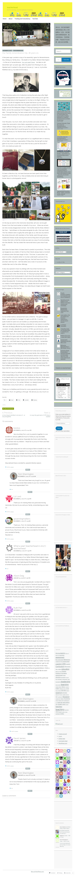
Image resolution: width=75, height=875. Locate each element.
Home (4, 18)
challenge (58, 661)
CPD (64, 664)
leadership (65, 681)
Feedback (58, 673)
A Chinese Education (63, 325)
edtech (59, 669)
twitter (63, 712)
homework (63, 677)
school (57, 700)
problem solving (66, 694)
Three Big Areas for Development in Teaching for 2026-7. (62, 138)
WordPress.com (63, 743)
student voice (61, 704)
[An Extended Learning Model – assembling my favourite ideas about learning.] (64, 147)
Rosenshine (67, 698)
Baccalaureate (59, 659)
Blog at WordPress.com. (37, 871)
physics (65, 692)
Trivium (60, 712)
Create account (63, 734)
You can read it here (28, 62)
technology (66, 709)
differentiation (67, 666)
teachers (59, 706)
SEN (63, 700)
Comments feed (63, 741)
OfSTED (63, 690)
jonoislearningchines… (65, 830)
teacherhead (12, 7)
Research (66, 697)
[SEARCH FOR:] (63, 51)
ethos (60, 671)
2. (62, 389)
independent (64, 679)
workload (58, 713)
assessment (60, 657)
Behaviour (67, 659)
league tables (58, 684)
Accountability (60, 653)
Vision (66, 712)
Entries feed (62, 738)
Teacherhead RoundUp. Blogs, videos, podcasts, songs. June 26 (63, 193)
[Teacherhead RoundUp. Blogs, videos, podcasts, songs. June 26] (64, 185)
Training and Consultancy (22, 18)
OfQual (59, 690)
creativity (68, 664)
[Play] (58, 385)
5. (62, 394)
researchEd (58, 698)
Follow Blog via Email (61, 410)
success (66, 704)
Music (57, 690)
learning (65, 684)
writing (62, 714)
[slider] (68, 384)
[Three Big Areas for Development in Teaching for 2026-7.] (64, 133)
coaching (59, 664)
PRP (56, 696)
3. (60, 391)
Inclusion (60, 679)
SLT (56, 702)
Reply (27, 469)
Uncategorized (8, 408)
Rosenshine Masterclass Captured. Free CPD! (65, 310)
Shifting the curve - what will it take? (65, 336)
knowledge (58, 681)
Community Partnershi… (65, 843)
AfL (66, 653)
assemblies (61, 655)
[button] (10, 160)
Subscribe (66, 59)
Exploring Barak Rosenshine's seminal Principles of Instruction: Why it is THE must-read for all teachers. (65, 355)
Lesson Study (58, 687)
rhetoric (62, 698)
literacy (63, 687)
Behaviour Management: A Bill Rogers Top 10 (65, 347)
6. (59, 395)
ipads (69, 679)
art (58, 655)
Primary (60, 694)
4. (61, 392)
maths (57, 688)
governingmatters (22, 519)
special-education (63, 702)
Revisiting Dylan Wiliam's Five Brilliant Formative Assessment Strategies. (65, 302)
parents (67, 690)
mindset (67, 688)
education (65, 669)
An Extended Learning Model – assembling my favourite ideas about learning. (63, 154)
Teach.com (60, 724)
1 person (12, 467)
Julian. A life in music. (65, 841)
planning (57, 694)
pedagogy (59, 693)
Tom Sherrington (18, 50)
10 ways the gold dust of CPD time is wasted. (40, 414)
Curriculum (60, 666)
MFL (64, 688)
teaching (60, 709)
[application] (63, 384)
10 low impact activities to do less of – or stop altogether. (13, 414)
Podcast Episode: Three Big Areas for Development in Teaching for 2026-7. (63, 125)
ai (67, 653)
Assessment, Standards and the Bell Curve (66, 341)
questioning (60, 696)
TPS (57, 712)
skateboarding (66, 700)
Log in (60, 736)
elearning (57, 671)
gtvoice (58, 677)
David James (19, 738)
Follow (59, 428)
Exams (64, 671)
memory (61, 688)
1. (62, 387)
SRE (56, 704)
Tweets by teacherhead (63, 368)
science (60, 700)
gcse (64, 675)
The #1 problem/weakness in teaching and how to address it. (65, 295)
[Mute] (66, 385)
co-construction (65, 661)
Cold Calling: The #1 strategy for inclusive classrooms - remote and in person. (65, 318)
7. (62, 397)
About (10, 18)
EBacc (57, 669)
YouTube (35, 18)
